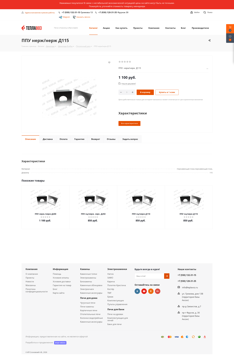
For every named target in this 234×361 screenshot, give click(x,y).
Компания (31, 269)
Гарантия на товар (62, 285)
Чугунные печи (87, 302)
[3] (125, 62)
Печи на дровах (115, 314)
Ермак (110, 296)
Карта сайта (58, 292)
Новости (30, 281)
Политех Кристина (116, 285)
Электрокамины (88, 277)
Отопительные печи (90, 314)
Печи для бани (115, 309)
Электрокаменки (117, 269)
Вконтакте (137, 291)
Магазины (31, 285)
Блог (55, 289)
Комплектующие (115, 300)
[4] (127, 62)
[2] (122, 62)
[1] (119, 62)
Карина (111, 281)
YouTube (144, 291)
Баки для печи (114, 324)
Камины (85, 269)
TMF (109, 292)
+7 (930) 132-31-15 (71, 12)
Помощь (57, 274)
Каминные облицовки (91, 285)
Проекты (30, 277)
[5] (130, 62)
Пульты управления (117, 304)
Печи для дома (88, 297)
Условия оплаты (61, 277)
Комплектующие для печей (117, 319)
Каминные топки (88, 274)
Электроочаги (87, 289)
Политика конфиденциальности (37, 290)
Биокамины (86, 281)
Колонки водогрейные (91, 318)
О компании (32, 274)
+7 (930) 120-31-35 (107, 12)
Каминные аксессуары (91, 292)
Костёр (110, 289)
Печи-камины (87, 306)
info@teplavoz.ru (190, 287)
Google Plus (157, 291)
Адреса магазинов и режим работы (40, 12)
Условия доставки (62, 281)
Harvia (110, 274)
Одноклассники (151, 291)
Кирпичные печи (88, 310)
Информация (60, 269)
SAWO (110, 277)
